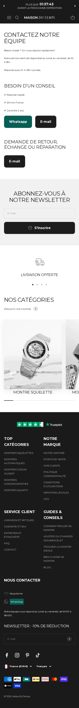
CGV (46, 498)
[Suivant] (75, 6)
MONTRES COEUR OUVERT (15, 471)
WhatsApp (16, 601)
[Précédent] (4, 6)
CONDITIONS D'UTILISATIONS (53, 484)
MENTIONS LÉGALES (56, 492)
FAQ (7, 543)
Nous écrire (16, 593)
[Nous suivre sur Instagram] (17, 655)
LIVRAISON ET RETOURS (19, 520)
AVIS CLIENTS (52, 465)
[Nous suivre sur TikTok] (38, 655)
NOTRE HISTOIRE (54, 452)
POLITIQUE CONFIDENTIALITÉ (55, 473)
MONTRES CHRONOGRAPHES (16, 481)
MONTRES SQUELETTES (18, 452)
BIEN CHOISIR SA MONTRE (54, 558)
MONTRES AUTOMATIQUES (14, 461)
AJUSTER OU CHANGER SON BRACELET (58, 538)
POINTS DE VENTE (55, 459)
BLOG (47, 567)
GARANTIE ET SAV (15, 526)
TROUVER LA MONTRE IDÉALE (58, 548)
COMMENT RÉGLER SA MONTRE (58, 528)
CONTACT (10, 549)
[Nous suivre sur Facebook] (7, 655)
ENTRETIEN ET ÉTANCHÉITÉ (12, 534)
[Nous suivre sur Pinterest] (27, 655)
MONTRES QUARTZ (16, 490)
